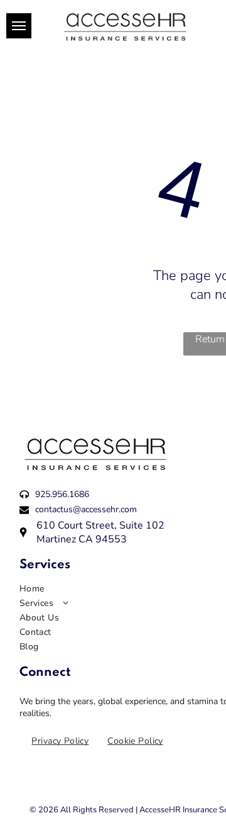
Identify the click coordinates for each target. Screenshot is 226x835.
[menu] (18, 25)
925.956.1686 (62, 494)
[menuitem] (60, 741)
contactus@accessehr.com (86, 509)
